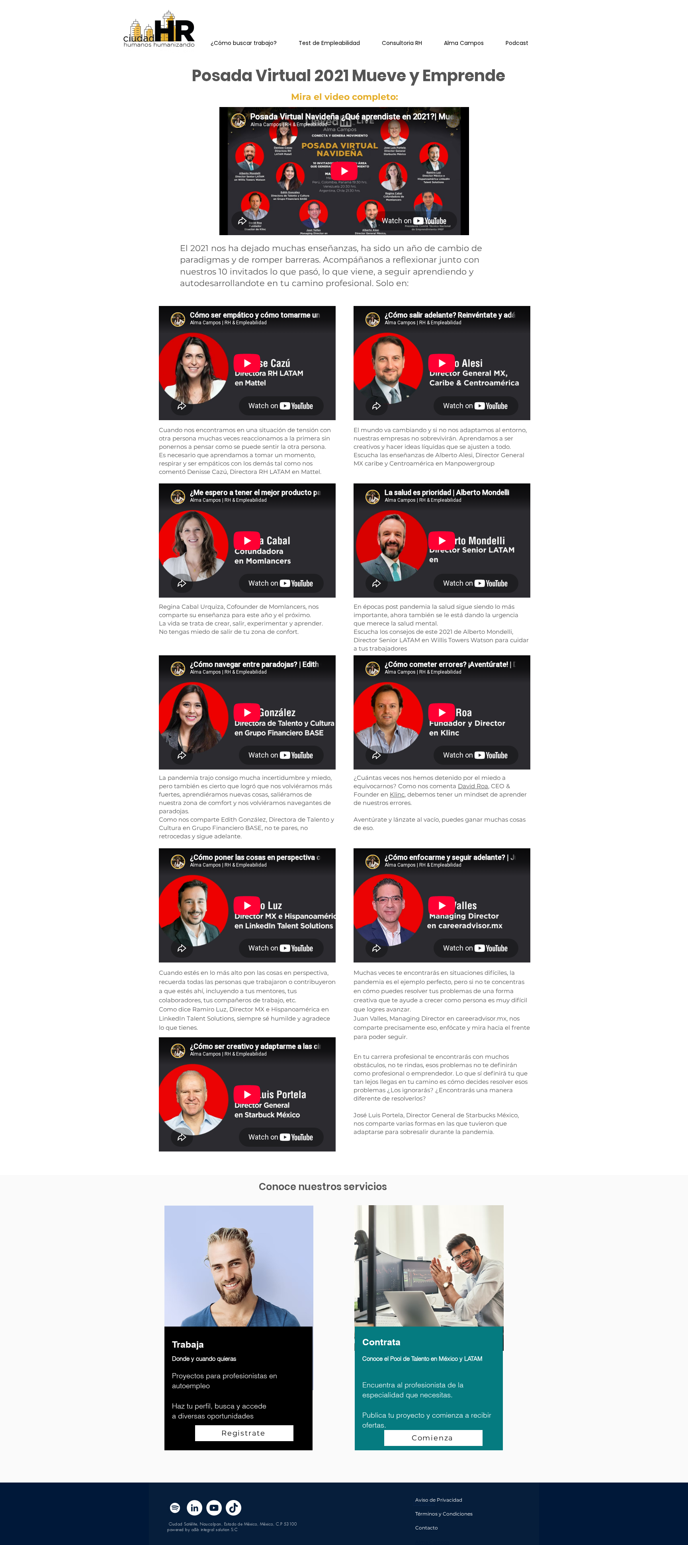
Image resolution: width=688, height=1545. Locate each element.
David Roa (473, 786)
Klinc (397, 794)
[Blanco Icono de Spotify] (175, 1508)
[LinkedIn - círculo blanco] (194, 1508)
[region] (238, 1337)
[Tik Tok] (233, 1508)
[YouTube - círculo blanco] (214, 1508)
